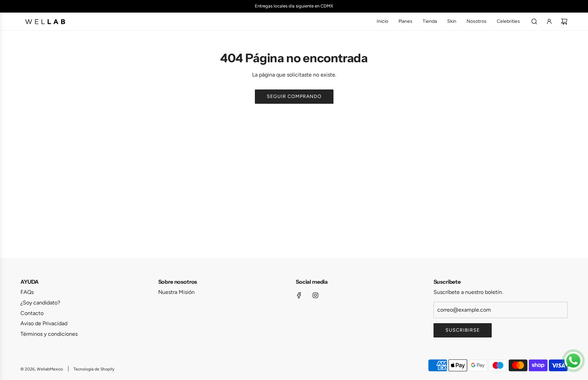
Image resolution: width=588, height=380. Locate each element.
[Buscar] (534, 21)
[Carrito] (564, 21)
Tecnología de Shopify (94, 369)
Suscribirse (462, 330)
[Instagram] (315, 295)
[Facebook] (299, 295)
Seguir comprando (294, 96)
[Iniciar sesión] (549, 21)
